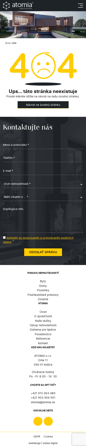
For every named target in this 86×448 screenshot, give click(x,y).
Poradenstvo (43, 334)
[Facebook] (37, 421)
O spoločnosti (43, 316)
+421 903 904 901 (43, 397)
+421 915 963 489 (43, 393)
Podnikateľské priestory (43, 294)
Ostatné (43, 299)
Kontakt (43, 343)
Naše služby (43, 320)
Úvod (7, 43)
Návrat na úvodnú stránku (43, 104)
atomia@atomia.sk (43, 402)
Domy (43, 285)
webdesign (35, 443)
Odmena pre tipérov (43, 329)
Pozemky (43, 290)
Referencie (43, 338)
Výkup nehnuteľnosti (43, 325)
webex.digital (50, 443)
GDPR (36, 436)
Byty (43, 281)
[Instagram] (48, 421)
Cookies (48, 436)
